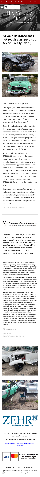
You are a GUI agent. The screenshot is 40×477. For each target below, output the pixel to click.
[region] (20, 2)
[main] (20, 17)
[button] (2, 7)
